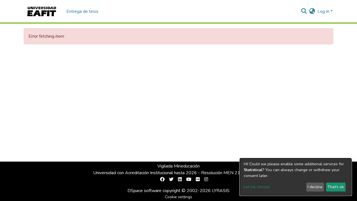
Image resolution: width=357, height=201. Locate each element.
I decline (315, 187)
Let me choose (257, 187)
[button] (312, 11)
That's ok (335, 187)
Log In (323, 11)
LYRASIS (221, 191)
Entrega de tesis (82, 11)
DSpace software (144, 191)
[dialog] (295, 176)
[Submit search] (304, 11)
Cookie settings (178, 197)
